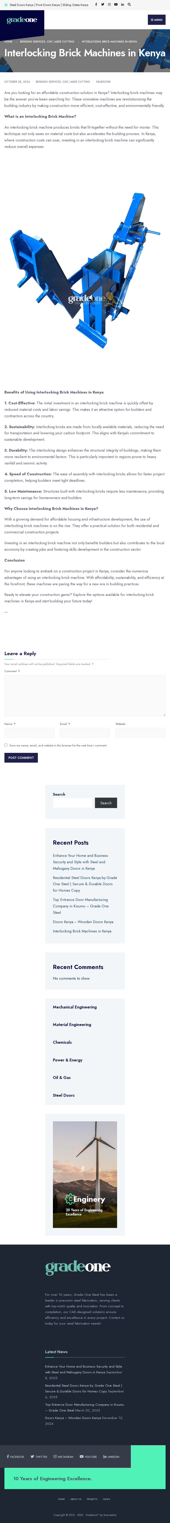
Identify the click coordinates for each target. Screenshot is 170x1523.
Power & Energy (67, 1060)
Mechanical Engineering (75, 1007)
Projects (92, 1499)
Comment (12, 671)
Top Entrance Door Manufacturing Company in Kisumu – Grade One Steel (81, 906)
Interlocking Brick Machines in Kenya (82, 931)
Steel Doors (64, 1095)
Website (120, 724)
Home (8, 42)
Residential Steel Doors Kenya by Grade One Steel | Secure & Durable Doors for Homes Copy (85, 884)
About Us (75, 1499)
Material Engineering (72, 1025)
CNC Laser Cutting (60, 42)
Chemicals (62, 1042)
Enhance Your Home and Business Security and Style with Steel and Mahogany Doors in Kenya (80, 862)
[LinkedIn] (122, 4)
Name (9, 724)
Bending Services (32, 42)
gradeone (103, 82)
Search (59, 794)
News (106, 1499)
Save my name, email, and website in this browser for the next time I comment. (58, 745)
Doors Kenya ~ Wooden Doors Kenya (83, 921)
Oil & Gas (62, 1078)
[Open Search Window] (129, 4)
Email (65, 724)
